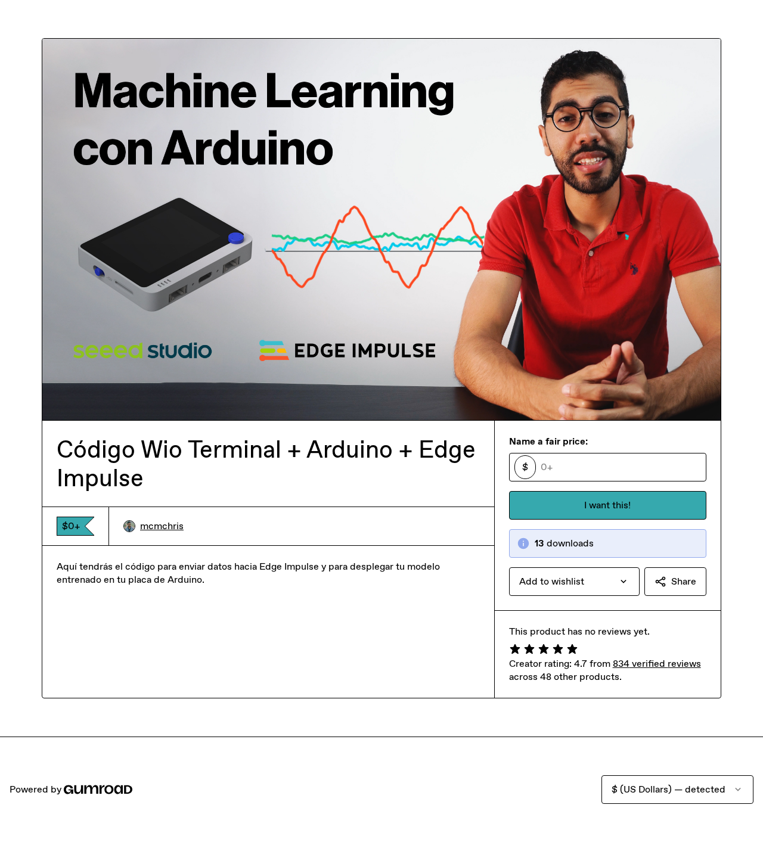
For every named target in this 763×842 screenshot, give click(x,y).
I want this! (607, 505)
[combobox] (574, 581)
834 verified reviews (657, 663)
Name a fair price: (548, 441)
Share (683, 581)
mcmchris (162, 526)
